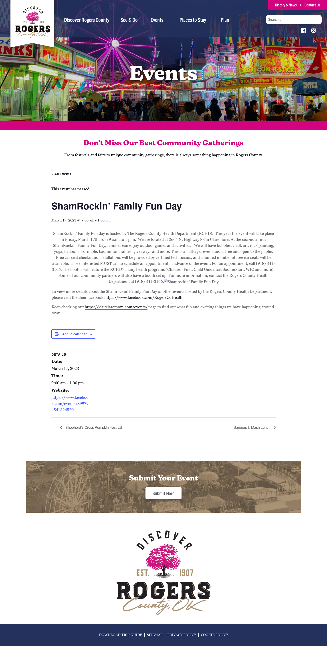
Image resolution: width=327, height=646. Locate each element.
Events (157, 19)
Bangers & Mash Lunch (252, 427)
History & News (286, 4)
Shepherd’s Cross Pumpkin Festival (93, 427)
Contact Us (312, 4)
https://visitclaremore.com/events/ (116, 306)
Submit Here (163, 493)
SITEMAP (155, 634)
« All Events (61, 173)
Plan (225, 19)
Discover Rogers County (86, 19)
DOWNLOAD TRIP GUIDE (120, 634)
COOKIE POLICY (214, 634)
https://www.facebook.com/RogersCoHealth (144, 297)
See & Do (129, 19)
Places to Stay (193, 19)
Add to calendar (74, 334)
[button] (129, 19)
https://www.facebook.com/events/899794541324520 (70, 403)
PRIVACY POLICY (181, 634)
